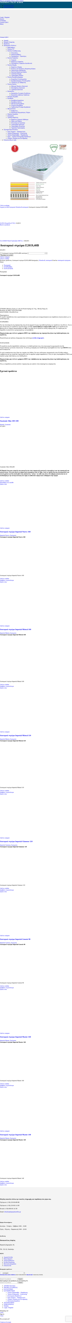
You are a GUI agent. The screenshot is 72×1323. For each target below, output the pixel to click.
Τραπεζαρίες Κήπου (17, 75)
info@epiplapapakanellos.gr (12, 1212)
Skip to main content (17, 1)
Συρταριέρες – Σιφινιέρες (18, 56)
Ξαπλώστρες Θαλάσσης (18, 70)
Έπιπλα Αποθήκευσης (14, 51)
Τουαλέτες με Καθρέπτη (18, 82)
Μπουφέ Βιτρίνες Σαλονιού (19, 86)
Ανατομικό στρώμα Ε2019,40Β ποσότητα (14, 253)
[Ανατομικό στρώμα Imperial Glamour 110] (28, 836)
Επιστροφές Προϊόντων (15, 1296)
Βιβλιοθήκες (11, 47)
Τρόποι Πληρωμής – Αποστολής (17, 133)
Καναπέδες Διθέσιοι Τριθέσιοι (20, 95)
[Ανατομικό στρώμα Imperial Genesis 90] (28, 934)
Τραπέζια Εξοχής (16, 74)
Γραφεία (13, 60)
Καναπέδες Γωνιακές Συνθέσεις (20, 93)
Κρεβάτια (10, 98)
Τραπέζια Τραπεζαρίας (18, 128)
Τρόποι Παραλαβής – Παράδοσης (18, 135)
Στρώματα (11, 116)
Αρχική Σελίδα (8, 1257)
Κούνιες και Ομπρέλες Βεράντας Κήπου (23, 68)
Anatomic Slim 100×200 (9, 421)
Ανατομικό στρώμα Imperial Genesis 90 (15, 939)
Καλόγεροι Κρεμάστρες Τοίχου (20, 112)
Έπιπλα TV (11, 49)
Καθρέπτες (14, 111)
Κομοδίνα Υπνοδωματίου (19, 79)
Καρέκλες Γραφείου (17, 61)
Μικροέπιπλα (11, 108)
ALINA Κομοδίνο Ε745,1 (8, 223)
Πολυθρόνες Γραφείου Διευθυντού (21, 63)
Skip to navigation (5, 1)
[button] (7, 482)
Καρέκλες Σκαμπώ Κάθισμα (19, 119)
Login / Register (8, 1307)
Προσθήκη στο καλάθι (7, 255)
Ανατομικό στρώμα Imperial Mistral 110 (15, 735)
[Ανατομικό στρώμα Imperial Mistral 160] (28, 624)
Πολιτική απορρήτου (10, 1264)
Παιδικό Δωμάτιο (13, 114)
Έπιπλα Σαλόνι (12, 84)
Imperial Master (4, 1040)
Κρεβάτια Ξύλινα (16, 102)
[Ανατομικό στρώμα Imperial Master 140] (28, 1129)
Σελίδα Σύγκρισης (9, 1262)
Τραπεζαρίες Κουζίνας (18, 126)
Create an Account (5, 1322)
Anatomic (8, 424)
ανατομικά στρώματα (64, 260)
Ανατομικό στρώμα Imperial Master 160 (15, 1037)
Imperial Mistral (4, 633)
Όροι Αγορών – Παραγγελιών (16, 131)
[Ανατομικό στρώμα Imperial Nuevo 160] (28, 526)
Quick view (3, 484)
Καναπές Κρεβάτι (13, 96)
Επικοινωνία (7, 1265)
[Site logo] (13, 15)
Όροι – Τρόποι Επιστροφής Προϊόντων (19, 136)
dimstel (2, 424)
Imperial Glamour (5, 845)
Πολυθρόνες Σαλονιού (18, 88)
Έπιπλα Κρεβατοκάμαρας (15, 77)
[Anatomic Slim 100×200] (28, 415)
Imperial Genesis (5, 943)
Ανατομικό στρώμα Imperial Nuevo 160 (15, 532)
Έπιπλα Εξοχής (12, 65)
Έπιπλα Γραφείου (13, 58)
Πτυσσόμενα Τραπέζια (18, 123)
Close (1, 1312)
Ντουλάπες (14, 53)
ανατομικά (25, 207)
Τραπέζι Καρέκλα (13, 117)
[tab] (7, 265)
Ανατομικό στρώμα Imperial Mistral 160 (15, 629)
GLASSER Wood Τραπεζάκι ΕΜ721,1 (12, 241)
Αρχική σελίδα (4, 207)
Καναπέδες (11, 91)
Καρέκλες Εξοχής (16, 67)
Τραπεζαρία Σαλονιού (17, 124)
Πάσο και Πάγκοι (16, 121)
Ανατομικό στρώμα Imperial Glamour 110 (16, 841)
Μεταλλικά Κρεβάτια (17, 103)
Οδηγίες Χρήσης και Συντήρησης (17, 138)
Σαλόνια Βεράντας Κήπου (19, 72)
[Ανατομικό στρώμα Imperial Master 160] (28, 1031)
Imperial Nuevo (4, 535)
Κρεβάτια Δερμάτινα (17, 100)
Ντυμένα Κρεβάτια (17, 105)
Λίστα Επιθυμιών (9, 1260)
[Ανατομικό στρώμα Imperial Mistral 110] (28, 730)
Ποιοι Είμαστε (8, 1259)
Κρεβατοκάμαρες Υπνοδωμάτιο (20, 81)
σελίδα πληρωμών (38, 338)
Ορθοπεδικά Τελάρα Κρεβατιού (20, 107)
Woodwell (19, 207)
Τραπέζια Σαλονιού (17, 89)
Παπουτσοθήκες (16, 54)
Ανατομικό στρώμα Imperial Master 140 (15, 1135)
